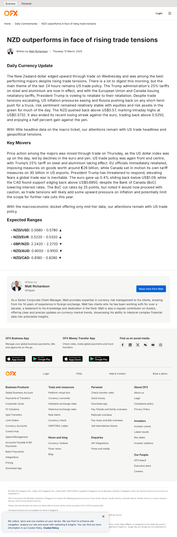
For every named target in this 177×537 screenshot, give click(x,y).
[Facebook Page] (122, 345)
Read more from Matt (151, 288)
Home (7, 23)
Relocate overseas (101, 414)
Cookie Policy (51, 527)
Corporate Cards (15, 403)
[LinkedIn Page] (130, 345)
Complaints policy (144, 403)
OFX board (140, 460)
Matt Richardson (38, 51)
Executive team (142, 465)
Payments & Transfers (18, 398)
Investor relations (143, 443)
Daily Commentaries (26, 23)
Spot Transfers (14, 414)
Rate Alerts (54, 414)
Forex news (54, 448)
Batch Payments (15, 451)
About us (139, 392)
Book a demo (160, 373)
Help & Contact (117, 373)
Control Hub (12, 431)
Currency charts (57, 420)
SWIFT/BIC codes (58, 425)
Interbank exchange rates (62, 403)
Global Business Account (19, 392)
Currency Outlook (58, 443)
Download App (14, 468)
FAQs (79, 373)
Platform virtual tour (59, 392)
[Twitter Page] (138, 345)
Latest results (141, 431)
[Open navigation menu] (170, 13)
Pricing (9, 462)
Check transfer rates (102, 392)
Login (159, 13)
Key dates (139, 437)
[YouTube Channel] (153, 345)
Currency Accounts (16, 425)
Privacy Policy (142, 409)
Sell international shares (104, 425)
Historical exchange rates (62, 409)
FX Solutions (12, 409)
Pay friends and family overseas (109, 409)
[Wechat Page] (145, 345)
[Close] (103, 516)
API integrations (100, 443)
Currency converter (59, 398)
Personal (26, 3)
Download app (99, 403)
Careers (138, 471)
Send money (98, 398)
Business (10, 3)
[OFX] (10, 13)
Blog (50, 454)
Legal (137, 398)
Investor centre (142, 426)
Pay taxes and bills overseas (107, 420)
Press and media (100, 448)
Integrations (12, 457)
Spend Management (17, 437)
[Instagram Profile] (160, 345)
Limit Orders (12, 420)
